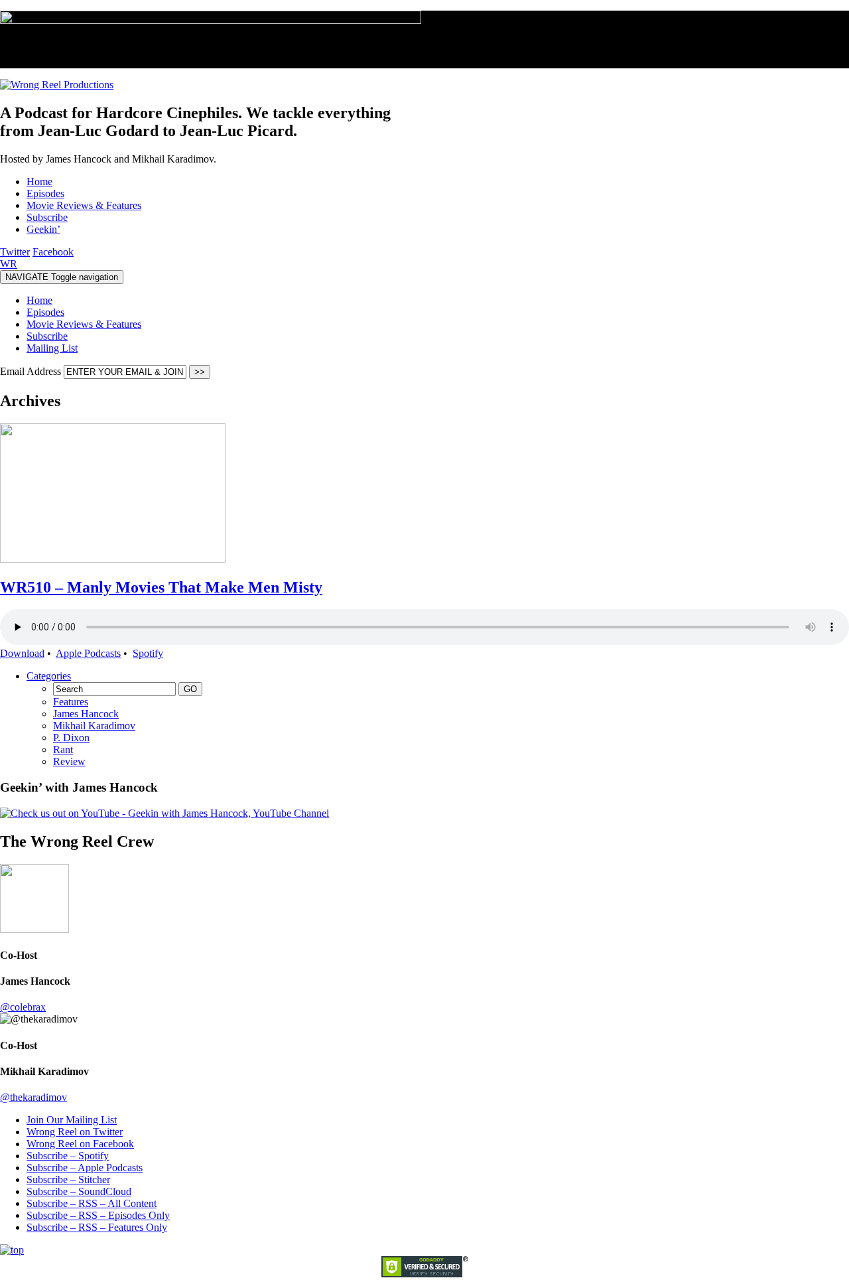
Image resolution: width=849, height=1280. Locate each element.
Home (39, 300)
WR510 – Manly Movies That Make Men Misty (161, 587)
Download (22, 653)
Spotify (148, 653)
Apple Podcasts (88, 653)
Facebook (53, 251)
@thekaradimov (33, 1097)
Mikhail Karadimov (94, 725)
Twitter (15, 251)
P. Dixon (71, 737)
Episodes (45, 312)
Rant (63, 749)
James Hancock (86, 713)
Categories (49, 675)
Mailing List (52, 348)
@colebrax (23, 1007)
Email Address (32, 371)
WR (8, 263)
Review (69, 761)
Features (70, 701)
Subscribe (47, 336)
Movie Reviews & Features (84, 324)
